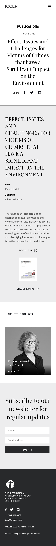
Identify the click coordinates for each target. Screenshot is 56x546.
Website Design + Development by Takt (22, 533)
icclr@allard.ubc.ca (13, 520)
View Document (26, 288)
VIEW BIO (12, 371)
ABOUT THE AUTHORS (20, 314)
